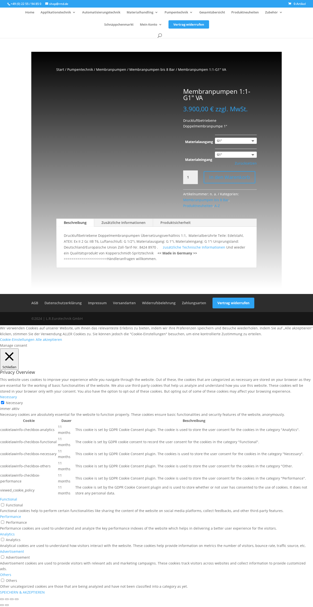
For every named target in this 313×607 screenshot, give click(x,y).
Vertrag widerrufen (188, 24)
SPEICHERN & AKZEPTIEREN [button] (22, 592)
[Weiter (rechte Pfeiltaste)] (7, 605)
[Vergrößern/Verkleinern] (2, 599)
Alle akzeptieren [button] (49, 339)
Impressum (97, 303)
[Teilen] (12, 599)
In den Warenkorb (229, 177)
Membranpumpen (111, 69)
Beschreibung (75, 222)
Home (29, 12)
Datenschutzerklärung (63, 303)
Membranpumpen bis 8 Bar (152, 69)
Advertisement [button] (12, 551)
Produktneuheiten (245, 12)
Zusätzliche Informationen (123, 222)
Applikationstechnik (56, 12)
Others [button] (5, 574)
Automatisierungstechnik (101, 12)
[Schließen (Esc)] (17, 599)
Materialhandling (140, 12)
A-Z (217, 205)
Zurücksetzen (246, 163)
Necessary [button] (8, 397)
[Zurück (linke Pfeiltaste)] (2, 605)
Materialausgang (199, 141)
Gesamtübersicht (212, 12)
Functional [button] (8, 499)
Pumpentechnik (176, 12)
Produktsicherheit (175, 222)
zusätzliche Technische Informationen (193, 247)
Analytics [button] (7, 534)
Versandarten (124, 303)
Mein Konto (148, 25)
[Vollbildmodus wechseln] (7, 599)
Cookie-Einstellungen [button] (17, 339)
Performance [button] (10, 516)
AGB (34, 303)
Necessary (14, 402)
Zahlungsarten (194, 303)
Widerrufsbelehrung (159, 303)
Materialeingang (198, 159)
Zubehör (271, 12)
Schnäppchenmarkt (119, 25)
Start (60, 69)
